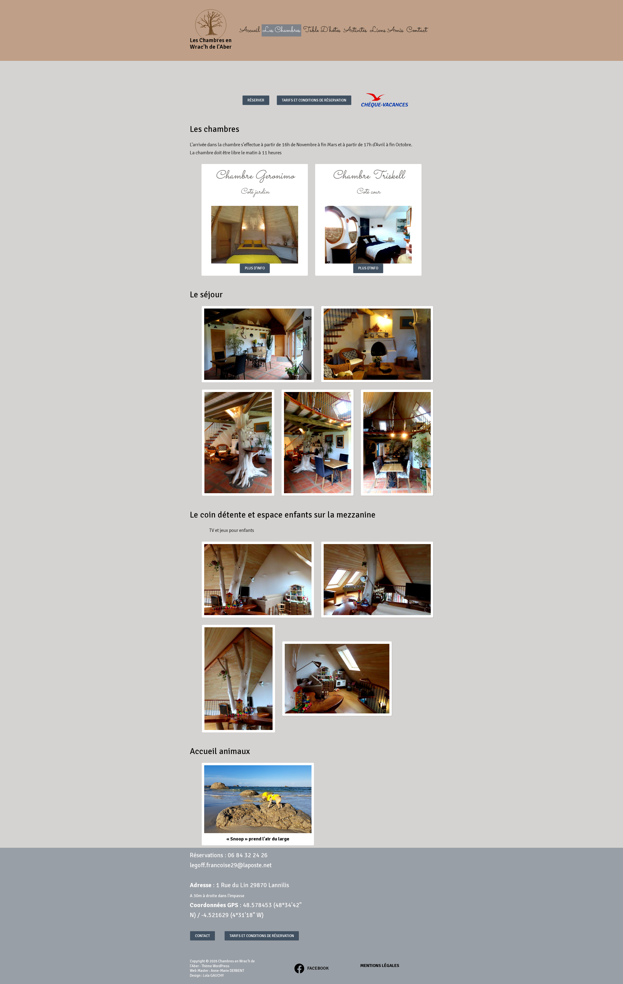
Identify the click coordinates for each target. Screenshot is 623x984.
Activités (355, 30)
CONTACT (202, 936)
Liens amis (386, 30)
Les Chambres (281, 30)
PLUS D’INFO (255, 268)
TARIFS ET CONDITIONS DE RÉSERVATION (314, 100)
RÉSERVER (255, 100)
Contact (416, 30)
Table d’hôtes (321, 30)
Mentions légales (379, 965)
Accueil (249, 30)
